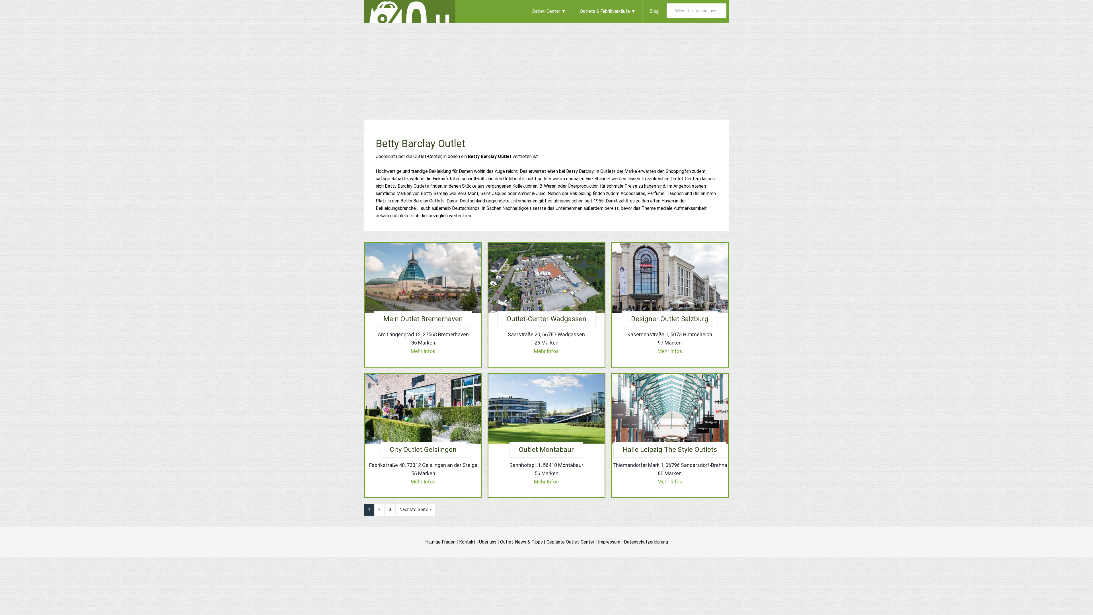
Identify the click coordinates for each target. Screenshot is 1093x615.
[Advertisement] (546, 65)
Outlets (409, 11)
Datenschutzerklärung (646, 542)
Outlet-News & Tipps (521, 542)
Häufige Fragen (440, 542)
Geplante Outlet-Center (570, 542)
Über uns (487, 542)
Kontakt (467, 542)
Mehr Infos (423, 351)
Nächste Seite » (415, 509)
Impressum (609, 542)
